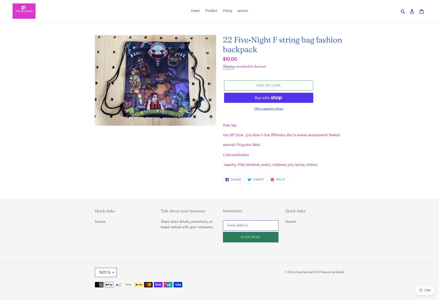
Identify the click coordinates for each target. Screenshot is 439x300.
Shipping (228, 66)
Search (100, 221)
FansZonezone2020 (307, 272)
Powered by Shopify (332, 272)
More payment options (268, 109)
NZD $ (104, 272)
